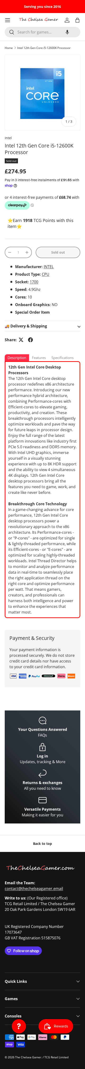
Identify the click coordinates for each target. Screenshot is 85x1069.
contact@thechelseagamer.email (34, 888)
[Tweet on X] (21, 340)
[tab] (17, 358)
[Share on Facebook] (30, 340)
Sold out (58, 252)
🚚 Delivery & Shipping (26, 326)
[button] (67, 32)
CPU (45, 274)
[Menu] (7, 20)
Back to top (42, 843)
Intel (8, 138)
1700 (34, 281)
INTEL (49, 266)
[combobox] (42, 32)
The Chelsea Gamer (28, 1057)
